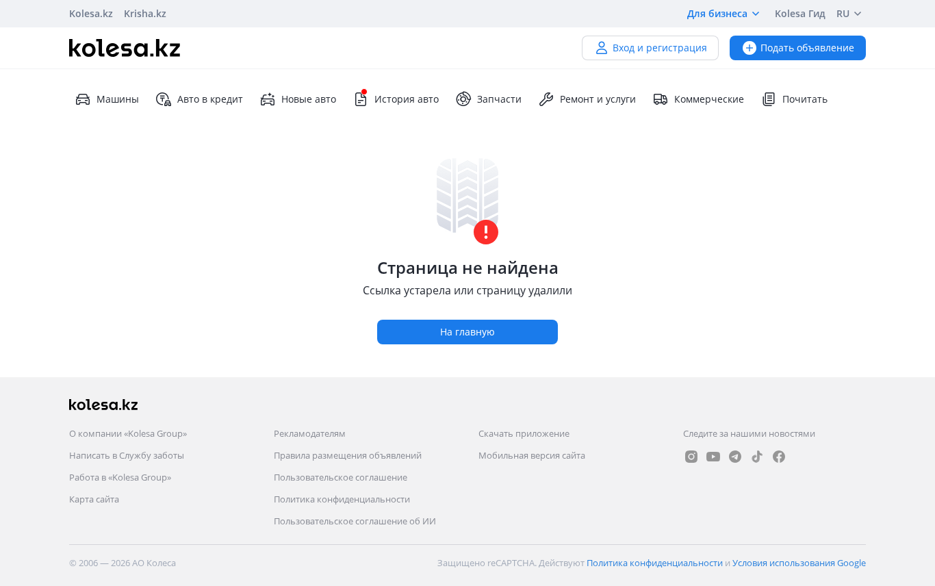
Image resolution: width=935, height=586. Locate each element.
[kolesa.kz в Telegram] (735, 456)
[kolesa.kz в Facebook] (779, 456)
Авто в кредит (210, 98)
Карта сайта (94, 499)
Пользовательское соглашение (340, 477)
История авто (406, 98)
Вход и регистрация (660, 47)
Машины (118, 98)
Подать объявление (807, 47)
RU (842, 13)
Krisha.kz (145, 13)
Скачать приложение (523, 433)
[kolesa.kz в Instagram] (691, 456)
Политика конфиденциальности (342, 499)
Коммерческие (709, 98)
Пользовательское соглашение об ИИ (355, 521)
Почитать (805, 98)
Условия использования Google (799, 563)
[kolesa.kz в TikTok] (757, 456)
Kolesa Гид (800, 13)
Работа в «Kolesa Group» (120, 477)
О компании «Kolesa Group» (128, 433)
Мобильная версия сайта (531, 455)
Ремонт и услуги (598, 98)
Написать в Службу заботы (126, 455)
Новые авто (308, 98)
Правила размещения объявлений (348, 455)
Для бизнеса (717, 13)
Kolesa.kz (91, 13)
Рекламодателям (310, 433)
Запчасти (499, 98)
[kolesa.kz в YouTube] (713, 456)
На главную (467, 331)
